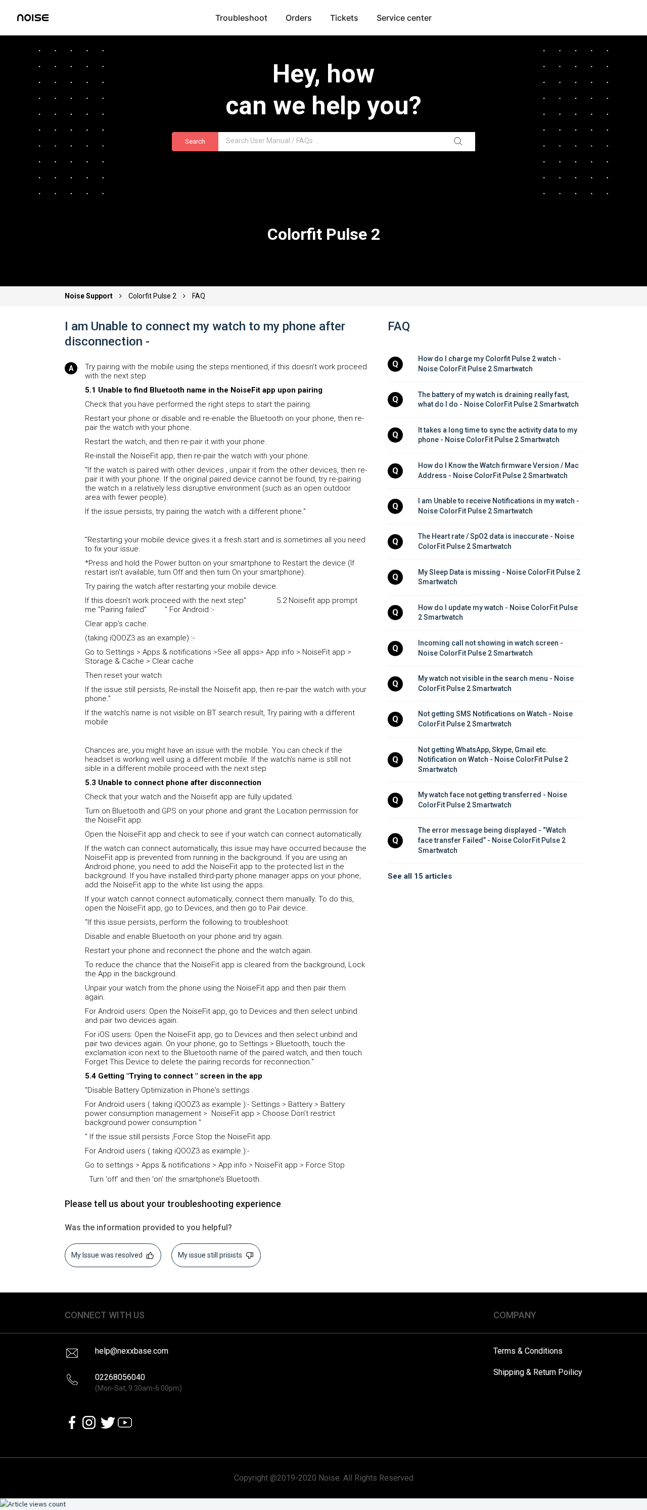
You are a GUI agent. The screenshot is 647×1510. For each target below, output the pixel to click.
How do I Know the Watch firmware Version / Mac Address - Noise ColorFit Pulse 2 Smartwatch (499, 470)
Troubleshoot (241, 18)
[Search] (460, 141)
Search (195, 141)
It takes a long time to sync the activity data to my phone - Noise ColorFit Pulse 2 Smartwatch (498, 435)
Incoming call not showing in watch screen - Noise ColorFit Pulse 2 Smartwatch (491, 648)
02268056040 (138, 1382)
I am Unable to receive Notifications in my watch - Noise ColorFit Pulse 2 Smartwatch (499, 506)
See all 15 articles (420, 876)
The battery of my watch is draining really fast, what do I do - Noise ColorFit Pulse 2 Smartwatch (498, 400)
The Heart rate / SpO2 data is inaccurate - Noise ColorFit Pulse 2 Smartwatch (497, 541)
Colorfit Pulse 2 (152, 296)
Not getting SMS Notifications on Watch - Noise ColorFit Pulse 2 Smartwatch (496, 719)
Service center (404, 18)
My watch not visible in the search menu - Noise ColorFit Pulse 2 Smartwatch (496, 683)
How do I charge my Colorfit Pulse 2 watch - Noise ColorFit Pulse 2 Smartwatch (490, 364)
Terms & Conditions (528, 1351)
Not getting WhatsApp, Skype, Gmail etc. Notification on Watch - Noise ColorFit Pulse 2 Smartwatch (494, 759)
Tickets (344, 18)
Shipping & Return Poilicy (537, 1372)
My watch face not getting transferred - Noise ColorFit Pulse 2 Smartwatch (493, 800)
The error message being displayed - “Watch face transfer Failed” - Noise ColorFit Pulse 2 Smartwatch (493, 840)
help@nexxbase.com (131, 1351)
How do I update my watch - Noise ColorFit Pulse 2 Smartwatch (498, 612)
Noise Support (89, 296)
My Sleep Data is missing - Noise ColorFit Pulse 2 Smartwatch (500, 577)
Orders (299, 18)
